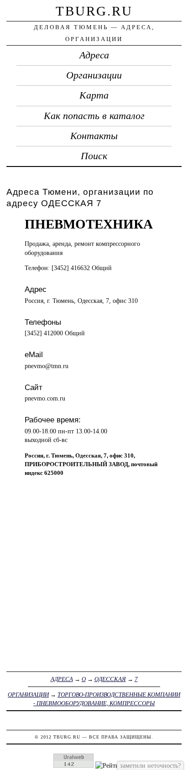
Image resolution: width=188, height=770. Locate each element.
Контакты (94, 135)
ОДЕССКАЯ (110, 679)
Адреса (94, 55)
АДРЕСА (62, 679)
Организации (94, 75)
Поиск (94, 156)
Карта (94, 95)
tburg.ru (94, 11)
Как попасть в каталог (94, 115)
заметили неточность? (150, 765)
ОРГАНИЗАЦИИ (28, 694)
